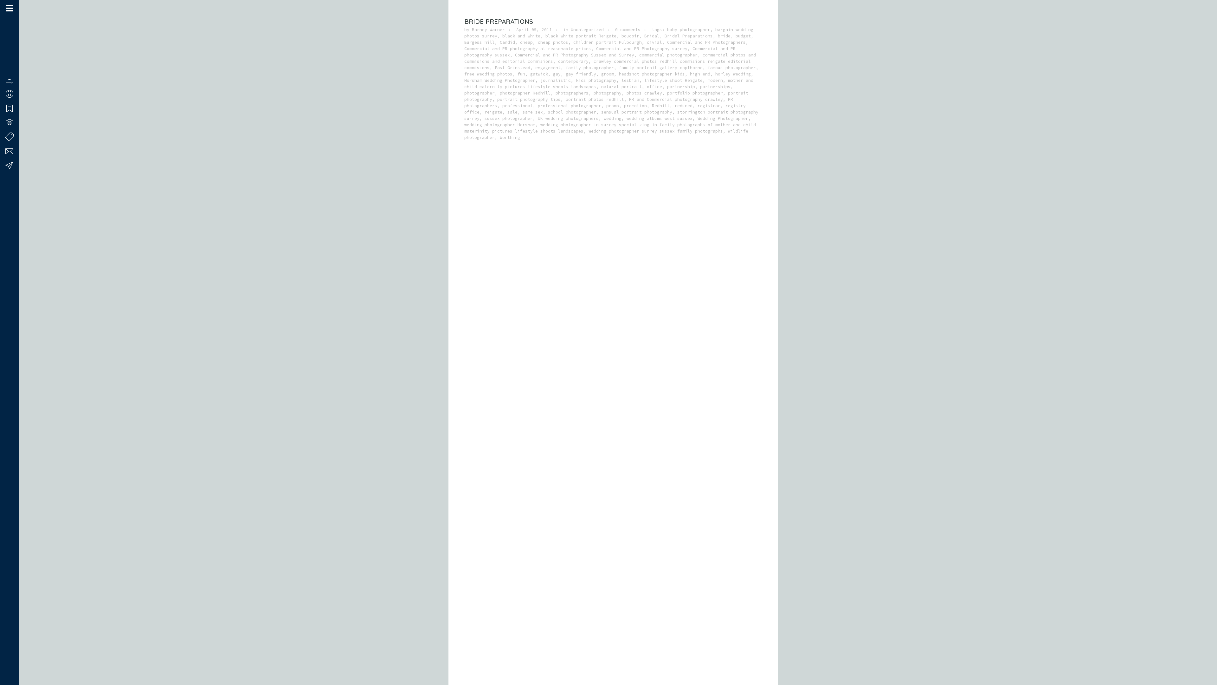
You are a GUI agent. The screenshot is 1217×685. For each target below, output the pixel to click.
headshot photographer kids (652, 74)
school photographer (572, 112)
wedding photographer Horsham (499, 124)
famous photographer (732, 67)
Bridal (652, 36)
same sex (533, 112)
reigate (493, 112)
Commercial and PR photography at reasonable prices (527, 48)
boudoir (630, 36)
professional (517, 105)
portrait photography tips (529, 99)
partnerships (715, 86)
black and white (521, 36)
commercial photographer (668, 55)
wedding (612, 118)
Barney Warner (488, 29)
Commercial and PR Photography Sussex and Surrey (574, 55)
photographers (572, 93)
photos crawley (644, 93)
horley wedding (733, 74)
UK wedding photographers (568, 118)
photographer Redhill (525, 93)
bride (724, 36)
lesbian (630, 80)
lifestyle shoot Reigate (673, 80)
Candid (507, 42)
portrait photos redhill (595, 99)
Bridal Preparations (689, 36)
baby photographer (688, 29)
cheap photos (553, 42)
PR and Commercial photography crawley (676, 99)
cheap (526, 42)
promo (612, 105)
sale (512, 112)
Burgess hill (479, 42)
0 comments (628, 29)
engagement (548, 67)
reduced (683, 105)
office (654, 86)
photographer (479, 93)
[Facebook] (7, 660)
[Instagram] (16, 660)
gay (557, 74)
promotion (635, 105)
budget (743, 36)
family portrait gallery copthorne (661, 67)
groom (607, 74)
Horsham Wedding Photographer (499, 80)
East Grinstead (512, 67)
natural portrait (621, 86)
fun (521, 74)
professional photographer (569, 105)
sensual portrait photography (636, 112)
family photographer (590, 67)
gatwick (539, 74)
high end (700, 74)
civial (654, 42)
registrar (709, 105)
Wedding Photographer (723, 118)
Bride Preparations (498, 21)
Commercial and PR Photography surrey (641, 48)
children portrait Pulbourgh (607, 42)
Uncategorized (587, 29)
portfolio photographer (695, 93)
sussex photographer (509, 118)
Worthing (510, 137)
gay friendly (581, 74)
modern (715, 80)
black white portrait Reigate (580, 36)
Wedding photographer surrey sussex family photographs (656, 131)
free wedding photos (488, 74)
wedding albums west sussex (659, 118)
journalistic (555, 80)
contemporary (573, 61)
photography (607, 93)
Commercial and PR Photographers (706, 42)
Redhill (661, 105)
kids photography (596, 80)
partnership (681, 86)
